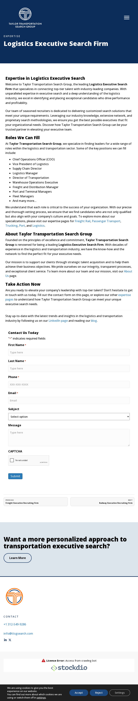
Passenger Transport (106, 221)
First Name (17, 345)
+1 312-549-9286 (15, 624)
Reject (99, 692)
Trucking (11, 226)
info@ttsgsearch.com (18, 633)
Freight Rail (82, 221)
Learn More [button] (17, 558)
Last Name (17, 361)
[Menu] (127, 18)
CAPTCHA (15, 451)
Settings (120, 692)
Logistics (38, 226)
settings (41, 697)
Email (13, 393)
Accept (79, 692)
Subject (13, 409)
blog (94, 321)
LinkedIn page (58, 321)
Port (22, 226)
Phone (13, 377)
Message (14, 425)
